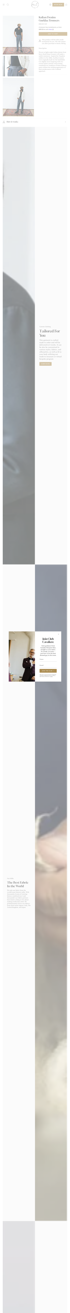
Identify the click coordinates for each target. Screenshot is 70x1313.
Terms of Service (46, 676)
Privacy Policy (51, 675)
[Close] (58, 634)
